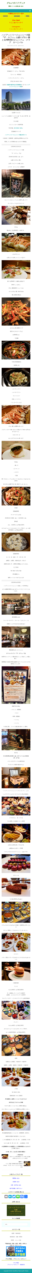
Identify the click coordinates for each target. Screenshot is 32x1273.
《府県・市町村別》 (16, 1233)
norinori (22, 45)
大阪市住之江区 (14, 84)
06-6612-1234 (18, 128)
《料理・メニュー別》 (16, 1240)
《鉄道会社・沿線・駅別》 (16, 1236)
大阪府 (8, 84)
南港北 (19, 84)
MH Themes (25, 1270)
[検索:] (16, 1224)
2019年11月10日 (13, 45)
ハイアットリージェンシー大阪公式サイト (16, 135)
